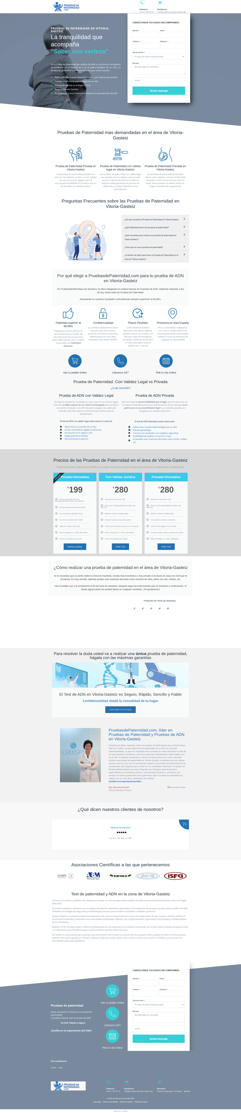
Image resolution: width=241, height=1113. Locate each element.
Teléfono (136, 41)
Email (162, 31)
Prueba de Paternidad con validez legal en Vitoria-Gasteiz (120, 168)
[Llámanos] (142, 2)
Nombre (136, 31)
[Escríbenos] (160, 2)
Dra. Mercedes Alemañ (119, 787)
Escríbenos (162, 9)
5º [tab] (168, 609)
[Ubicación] (159, 1082)
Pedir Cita (120, 546)
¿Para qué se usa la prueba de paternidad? (143, 247)
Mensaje (136, 63)
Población (163, 41)
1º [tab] (134, 609)
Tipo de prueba (138, 52)
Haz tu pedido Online (75, 372)
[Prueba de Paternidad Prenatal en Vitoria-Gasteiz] (165, 154)
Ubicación (161, 1089)
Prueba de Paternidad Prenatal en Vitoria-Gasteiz (165, 168)
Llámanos (143, 9)
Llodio (60, 1068)
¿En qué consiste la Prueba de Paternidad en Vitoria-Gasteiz (151, 220)
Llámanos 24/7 (120, 372)
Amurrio (53, 1068)
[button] (155, 219)
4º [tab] (160, 609)
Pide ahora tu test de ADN (120, 709)
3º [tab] (151, 609)
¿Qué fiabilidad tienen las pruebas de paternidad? (146, 227)
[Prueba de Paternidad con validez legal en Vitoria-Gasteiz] (120, 154)
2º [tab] (143, 609)
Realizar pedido (75, 546)
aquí (71, 586)
